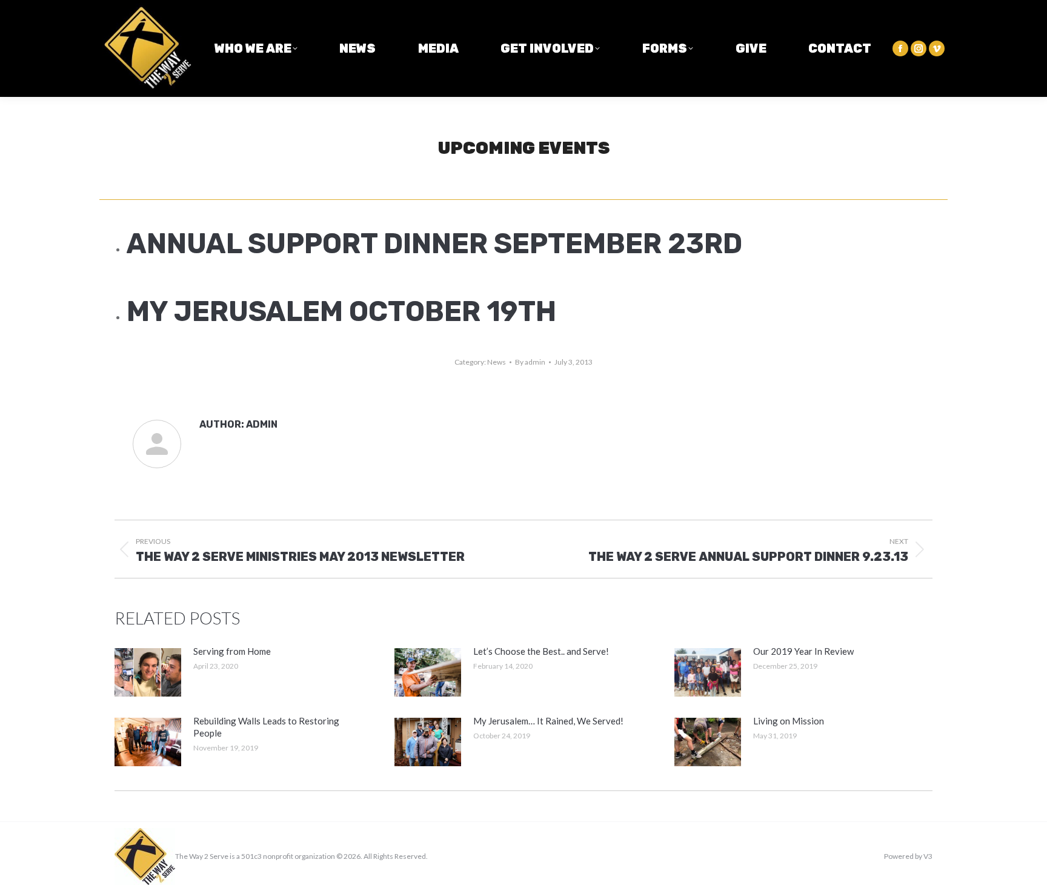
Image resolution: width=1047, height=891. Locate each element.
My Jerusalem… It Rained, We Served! (548, 720)
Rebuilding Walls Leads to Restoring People (266, 726)
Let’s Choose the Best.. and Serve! (541, 651)
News (496, 361)
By (530, 361)
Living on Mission (788, 720)
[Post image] (148, 672)
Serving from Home (232, 651)
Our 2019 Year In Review (803, 651)
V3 (927, 856)
